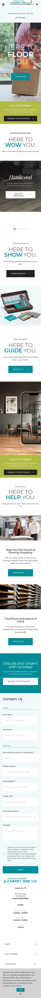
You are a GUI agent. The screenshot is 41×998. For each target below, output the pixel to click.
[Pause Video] (36, 96)
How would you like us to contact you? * (18, 752)
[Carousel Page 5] (26, 229)
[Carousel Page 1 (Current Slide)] (19, 96)
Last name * (7, 729)
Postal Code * (8, 796)
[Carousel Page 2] (22, 96)
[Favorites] (33, 4)
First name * (7, 714)
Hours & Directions (20, 898)
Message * (7, 825)
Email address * (9, 781)
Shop (7, 944)
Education (10, 964)
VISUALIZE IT (18, 369)
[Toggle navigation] (3, 4)
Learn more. (15, 986)
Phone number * (9, 766)
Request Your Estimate (19, 118)
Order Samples (18, 274)
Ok (20, 990)
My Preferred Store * (11, 811)
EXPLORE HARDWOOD (18, 195)
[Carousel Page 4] (23, 229)
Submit (20, 870)
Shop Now (20, 77)
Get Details (18, 642)
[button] (28, 4)
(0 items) (37, 4)
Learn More (18, 573)
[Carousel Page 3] (21, 229)
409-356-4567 (20, 18)
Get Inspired (11, 954)
